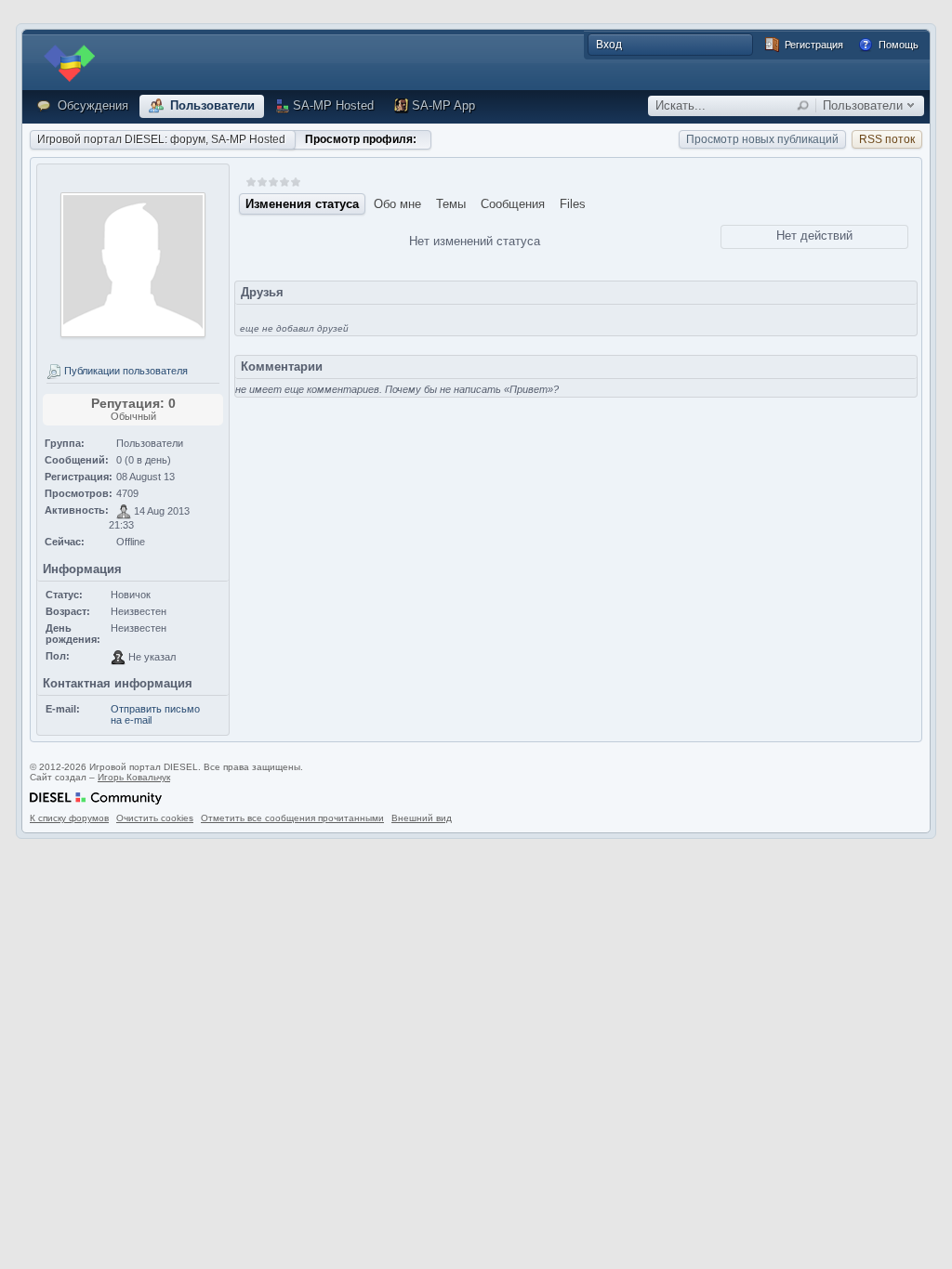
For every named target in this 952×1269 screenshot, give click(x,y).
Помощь (897, 44)
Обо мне (397, 204)
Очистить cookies (154, 818)
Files (573, 204)
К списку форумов (69, 818)
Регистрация (812, 44)
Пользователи (210, 105)
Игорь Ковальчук (134, 777)
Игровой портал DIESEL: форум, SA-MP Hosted (161, 139)
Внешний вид (421, 818)
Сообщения (513, 204)
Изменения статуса (302, 204)
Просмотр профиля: (360, 139)
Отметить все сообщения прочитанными (292, 818)
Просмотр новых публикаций (762, 139)
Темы (451, 204)
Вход (609, 44)
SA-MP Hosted (333, 105)
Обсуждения (91, 105)
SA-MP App (443, 105)
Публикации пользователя (124, 370)
